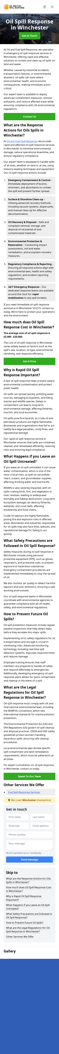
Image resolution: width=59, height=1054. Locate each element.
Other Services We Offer (20, 936)
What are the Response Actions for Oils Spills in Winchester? (28, 880)
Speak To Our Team (29, 776)
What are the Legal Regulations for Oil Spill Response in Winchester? (28, 929)
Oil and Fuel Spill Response (22, 141)
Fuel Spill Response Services (24, 792)
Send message (29, 859)
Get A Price (29, 361)
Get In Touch (29, 35)
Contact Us (29, 116)
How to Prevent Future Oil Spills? (24, 922)
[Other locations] (44, 7)
